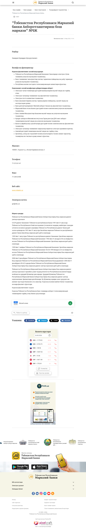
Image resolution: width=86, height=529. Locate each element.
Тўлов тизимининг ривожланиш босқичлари (56, 508)
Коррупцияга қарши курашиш (20, 508)
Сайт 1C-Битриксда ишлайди (43, 526)
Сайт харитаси (16, 502)
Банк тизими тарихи (49, 505)
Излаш (14, 499)
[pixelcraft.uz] (43, 523)
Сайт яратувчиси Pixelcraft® (43, 519)
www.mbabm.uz (17, 190)
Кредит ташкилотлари (50, 499)
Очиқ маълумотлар (17, 505)
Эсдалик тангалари (49, 502)
